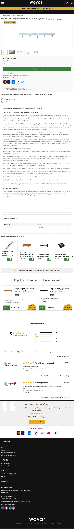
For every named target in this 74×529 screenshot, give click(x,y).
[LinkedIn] (10, 508)
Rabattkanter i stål (18, 15)
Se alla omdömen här (36, 421)
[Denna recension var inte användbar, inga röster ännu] (68, 376)
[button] (13, 77)
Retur (3, 447)
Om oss (3, 476)
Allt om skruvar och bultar (8, 455)
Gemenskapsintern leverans (9, 466)
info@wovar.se (10, 496)
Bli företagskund (6, 463)
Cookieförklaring (28, 523)
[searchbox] (10, 351)
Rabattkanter (6, 15)
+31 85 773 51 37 (11, 498)
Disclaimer (36, 523)
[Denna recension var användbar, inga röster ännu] (65, 376)
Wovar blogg (4, 481)
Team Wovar (4, 479)
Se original (26, 370)
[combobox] (28, 351)
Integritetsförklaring (17, 523)
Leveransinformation (7, 445)
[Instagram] (14, 508)
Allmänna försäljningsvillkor (9, 474)
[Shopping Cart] (71, 3)
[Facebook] (3, 508)
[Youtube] (7, 508)
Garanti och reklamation (8, 452)
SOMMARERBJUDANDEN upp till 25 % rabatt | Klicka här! (37, 12)
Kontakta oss (5, 450)
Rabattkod (58, 523)
